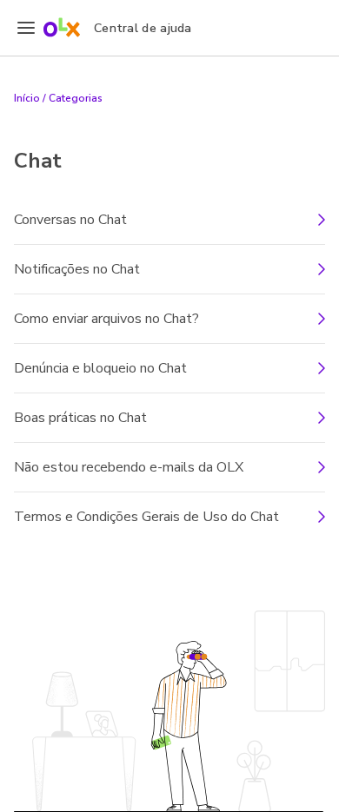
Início (27, 98)
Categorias (76, 98)
